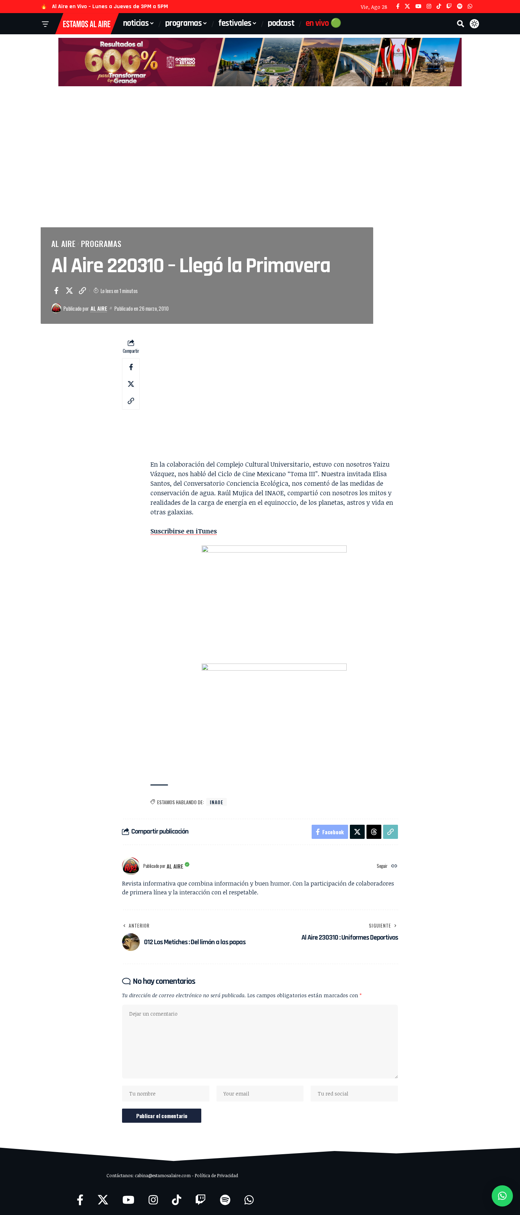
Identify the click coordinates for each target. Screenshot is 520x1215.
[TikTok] (439, 6)
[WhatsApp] (470, 6)
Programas (101, 243)
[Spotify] (459, 6)
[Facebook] (397, 6)
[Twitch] (449, 6)
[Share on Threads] (373, 832)
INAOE (216, 802)
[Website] (394, 866)
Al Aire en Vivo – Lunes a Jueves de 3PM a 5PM (110, 6)
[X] (407, 6)
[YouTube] (418, 6)
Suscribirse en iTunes (183, 531)
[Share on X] (69, 290)
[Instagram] (429, 6)
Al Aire (63, 243)
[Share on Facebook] (56, 290)
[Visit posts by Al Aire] (56, 308)
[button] (460, 23)
